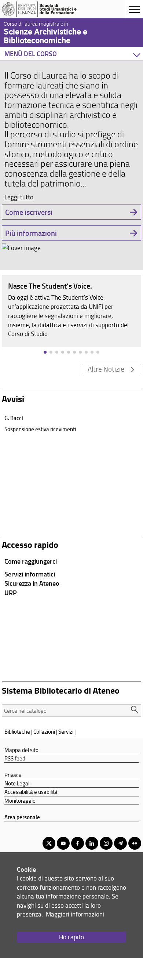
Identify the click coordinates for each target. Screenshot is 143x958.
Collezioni (44, 731)
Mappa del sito (21, 750)
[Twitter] (49, 843)
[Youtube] (63, 843)
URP (10, 592)
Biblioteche (17, 731)
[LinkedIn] (91, 843)
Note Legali (17, 783)
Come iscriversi (28, 212)
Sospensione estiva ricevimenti (40, 429)
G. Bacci (13, 418)
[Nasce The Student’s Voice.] (71, 310)
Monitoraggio (20, 800)
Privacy (12, 775)
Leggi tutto (18, 197)
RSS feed (14, 758)
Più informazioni (31, 233)
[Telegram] (120, 843)
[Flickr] (134, 843)
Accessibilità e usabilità (31, 792)
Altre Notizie (106, 369)
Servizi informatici (29, 574)
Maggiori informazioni (75, 914)
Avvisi (13, 398)
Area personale (22, 817)
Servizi (65, 731)
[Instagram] (106, 843)
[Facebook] (77, 843)
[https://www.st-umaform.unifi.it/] (41, 9)
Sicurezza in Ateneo (31, 583)
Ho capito (71, 937)
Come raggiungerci (30, 561)
